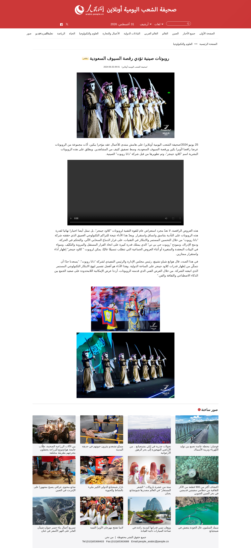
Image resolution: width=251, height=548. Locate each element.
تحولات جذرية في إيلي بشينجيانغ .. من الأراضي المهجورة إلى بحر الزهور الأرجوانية (150, 449)
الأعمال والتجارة (111, 33)
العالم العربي (151, 33)
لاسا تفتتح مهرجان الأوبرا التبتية (106, 527)
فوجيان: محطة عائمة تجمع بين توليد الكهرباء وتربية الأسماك (199, 448)
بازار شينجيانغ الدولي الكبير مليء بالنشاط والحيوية (105, 489)
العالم (165, 33)
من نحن (109, 537)
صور (29, 33)
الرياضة (61, 33)
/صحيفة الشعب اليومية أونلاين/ (134, 67)
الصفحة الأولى (207, 33)
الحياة (72, 33)
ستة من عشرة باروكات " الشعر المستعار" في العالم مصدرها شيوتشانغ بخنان (150, 490)
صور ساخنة (209, 410)
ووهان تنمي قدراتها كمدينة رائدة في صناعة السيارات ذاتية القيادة (151, 529)
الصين (175, 33)
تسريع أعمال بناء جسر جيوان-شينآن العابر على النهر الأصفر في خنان (56, 529)
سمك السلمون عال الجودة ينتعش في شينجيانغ (198, 529)
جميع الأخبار (189, 33)
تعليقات (49, 33)
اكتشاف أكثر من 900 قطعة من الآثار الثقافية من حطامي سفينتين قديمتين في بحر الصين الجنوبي (198, 490)
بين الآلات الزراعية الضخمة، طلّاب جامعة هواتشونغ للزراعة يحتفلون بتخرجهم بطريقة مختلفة (57, 449)
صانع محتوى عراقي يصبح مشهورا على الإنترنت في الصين (55, 489)
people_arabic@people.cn (153, 541)
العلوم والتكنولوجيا (88, 33)
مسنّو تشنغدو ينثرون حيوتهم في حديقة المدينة (102, 448)
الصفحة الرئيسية (208, 44)
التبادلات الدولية (132, 33)
